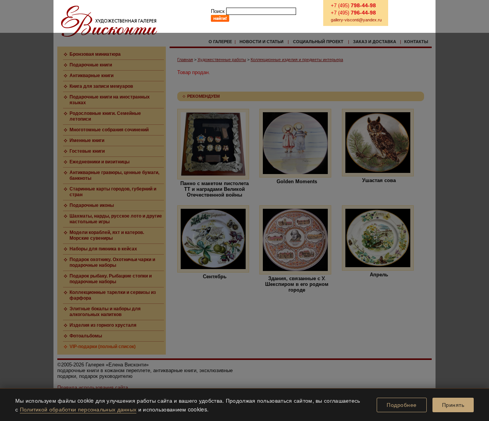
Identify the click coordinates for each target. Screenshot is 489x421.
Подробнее (402, 405)
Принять (453, 405)
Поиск (218, 11)
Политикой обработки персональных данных (78, 409)
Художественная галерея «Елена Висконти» (109, 21)
